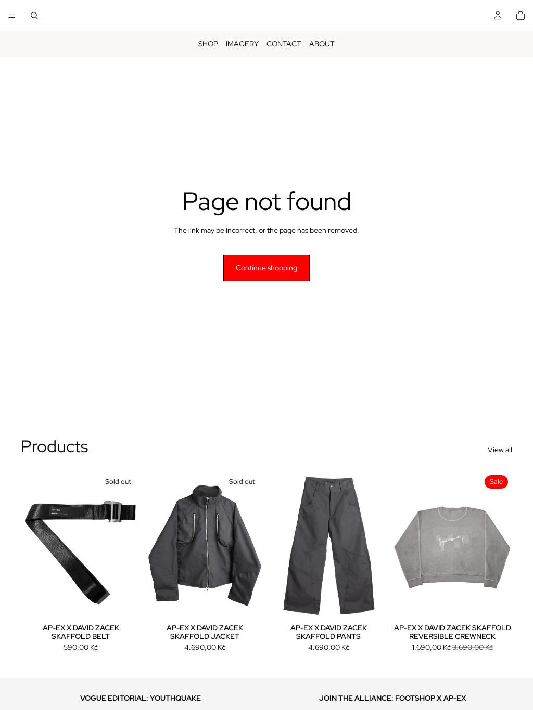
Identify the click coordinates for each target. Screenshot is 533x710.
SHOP (208, 43)
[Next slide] (129, 545)
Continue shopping (266, 267)
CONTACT (283, 43)
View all (500, 449)
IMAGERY (242, 43)
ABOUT (322, 43)
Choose (381, 604)
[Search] (34, 15)
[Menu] (12, 16)
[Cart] (520, 15)
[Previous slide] (32, 545)
